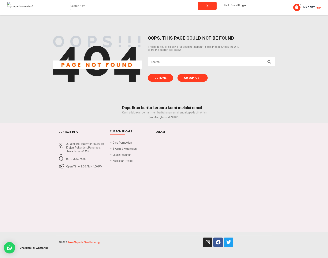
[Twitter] (228, 242)
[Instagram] (207, 242)
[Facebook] (218, 242)
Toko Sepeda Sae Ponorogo (85, 242)
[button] (9, 247)
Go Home (160, 77)
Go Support (192, 77)
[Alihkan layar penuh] (4, 251)
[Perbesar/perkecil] (1, 251)
